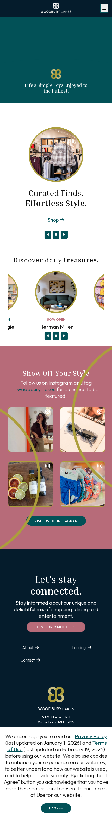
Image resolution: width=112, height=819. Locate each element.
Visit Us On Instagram (56, 521)
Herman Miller (56, 326)
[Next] (64, 235)
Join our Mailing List (56, 627)
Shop (53, 220)
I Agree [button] (56, 808)
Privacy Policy (91, 736)
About (27, 647)
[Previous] (48, 235)
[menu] (104, 8)
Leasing (79, 647)
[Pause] (56, 235)
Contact (28, 660)
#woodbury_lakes (34, 389)
